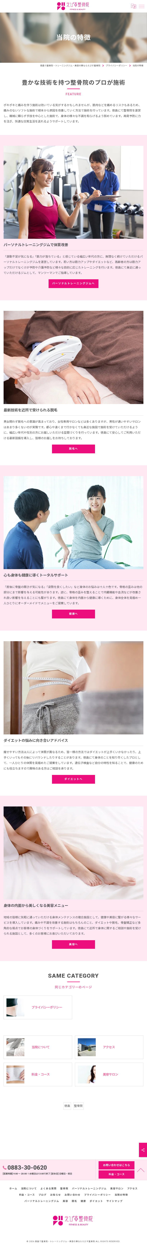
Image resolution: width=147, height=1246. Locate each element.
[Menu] (141, 6)
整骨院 (78, 1106)
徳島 (67, 1106)
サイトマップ (114, 1201)
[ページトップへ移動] (140, 1169)
